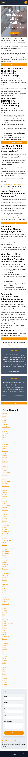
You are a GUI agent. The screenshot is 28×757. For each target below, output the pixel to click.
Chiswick (4, 612)
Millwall (4, 448)
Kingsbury (4, 625)
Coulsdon (4, 597)
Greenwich (5, 433)
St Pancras (5, 538)
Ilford (3, 459)
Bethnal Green (5, 485)
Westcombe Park (6, 429)
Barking (4, 437)
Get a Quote (13, 33)
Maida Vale (5, 584)
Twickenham (5, 641)
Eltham (4, 418)
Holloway (4, 544)
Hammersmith (5, 603)
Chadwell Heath (6, 481)
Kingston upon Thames (8, 630)
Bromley (4, 464)
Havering (4, 536)
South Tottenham (6, 540)
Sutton (4, 601)
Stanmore (4, 660)
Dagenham (5, 450)
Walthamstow (5, 512)
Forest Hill (4, 468)
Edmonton (4, 579)
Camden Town (5, 551)
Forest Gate (5, 466)
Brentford (4, 627)
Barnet (4, 634)
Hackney (4, 501)
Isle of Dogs (5, 444)
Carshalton (5, 577)
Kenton (4, 651)
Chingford (4, 558)
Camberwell (5, 494)
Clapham (4, 518)
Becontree (4, 455)
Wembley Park (6, 636)
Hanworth (4, 669)
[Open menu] (25, 2)
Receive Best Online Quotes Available (14, 223)
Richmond (4, 621)
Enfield (4, 608)
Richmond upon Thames (8, 623)
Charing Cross (5, 525)
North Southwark (6, 505)
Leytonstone (5, 490)
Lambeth (4, 507)
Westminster (5, 514)
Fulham (4, 588)
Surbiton (4, 632)
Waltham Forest (6, 533)
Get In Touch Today (14, 64)
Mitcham (4, 562)
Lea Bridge (5, 509)
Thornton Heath (6, 523)
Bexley (4, 420)
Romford (4, 496)
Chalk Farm (5, 560)
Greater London (6, 426)
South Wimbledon (6, 582)
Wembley (4, 638)
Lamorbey (4, 413)
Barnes (4, 606)
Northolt (4, 667)
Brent (3, 614)
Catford (4, 442)
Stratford (4, 470)
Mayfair (4, 542)
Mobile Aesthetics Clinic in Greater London (15, 184)
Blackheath (5, 431)
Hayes (4, 673)
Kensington (5, 575)
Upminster (4, 498)
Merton (4, 571)
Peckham (4, 477)
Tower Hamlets (6, 472)
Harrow (4, 658)
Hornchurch (5, 488)
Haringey (4, 566)
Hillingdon (4, 678)
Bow (3, 479)
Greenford (4, 656)
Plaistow (4, 446)
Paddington (5, 564)
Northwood (5, 682)
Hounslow (4, 654)
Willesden (4, 610)
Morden (4, 586)
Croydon (4, 529)
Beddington (5, 547)
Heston (4, 665)
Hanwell (4, 647)
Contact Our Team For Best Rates (14, 142)
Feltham (4, 671)
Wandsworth (5, 568)
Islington (4, 520)
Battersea (4, 555)
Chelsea (4, 549)
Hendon (4, 617)
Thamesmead (5, 424)
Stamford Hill (5, 531)
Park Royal (5, 619)
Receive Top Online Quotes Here (14, 338)
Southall (4, 662)
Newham (4, 439)
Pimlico (4, 527)
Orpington (4, 453)
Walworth (4, 492)
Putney (4, 592)
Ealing (4, 645)
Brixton (4, 503)
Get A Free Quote (14, 403)
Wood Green (5, 573)
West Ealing (5, 643)
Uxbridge (4, 684)
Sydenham (5, 474)
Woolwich (4, 422)
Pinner (4, 676)
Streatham (4, 516)
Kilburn (4, 595)
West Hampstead (6, 599)
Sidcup (4, 415)
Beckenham (5, 461)
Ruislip (4, 680)
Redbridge (5, 483)
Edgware (4, 649)
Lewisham (4, 435)
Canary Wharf (5, 457)
